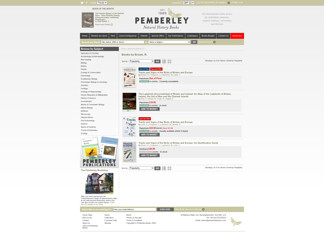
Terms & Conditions (134, 220)
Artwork (144, 36)
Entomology (85, 76)
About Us (86, 223)
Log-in (200, 3)
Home (84, 36)
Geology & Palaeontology (91, 92)
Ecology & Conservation (91, 72)
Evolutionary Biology (89, 79)
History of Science (88, 98)
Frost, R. (161, 99)
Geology (84, 88)
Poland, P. (170, 99)
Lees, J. (177, 75)
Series (107, 215)
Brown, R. (145, 75)
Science (84, 124)
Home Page (87, 215)
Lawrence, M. (167, 75)
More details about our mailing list (188, 209)
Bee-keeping (86, 60)
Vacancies (237, 36)
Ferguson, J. (155, 75)
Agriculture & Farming (90, 53)
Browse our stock (99, 36)
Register (209, 3)
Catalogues (192, 36)
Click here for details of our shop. (97, 203)
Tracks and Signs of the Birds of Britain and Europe (166, 72)
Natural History (87, 117)
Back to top (87, 218)
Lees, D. (144, 124)
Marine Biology (87, 108)
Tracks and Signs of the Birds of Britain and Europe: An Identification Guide (178, 143)
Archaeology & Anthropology (92, 56)
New (113, 36)
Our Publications (175, 36)
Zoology (84, 133)
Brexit (128, 215)
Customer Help (110, 220)
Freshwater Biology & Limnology (94, 82)
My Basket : (222, 3)
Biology (84, 63)
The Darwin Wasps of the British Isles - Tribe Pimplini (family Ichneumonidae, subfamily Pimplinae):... (109, 16)
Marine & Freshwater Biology (92, 104)
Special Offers (157, 36)
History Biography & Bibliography (94, 95)
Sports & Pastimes (88, 127)
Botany (84, 66)
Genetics (84, 85)
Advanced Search (205, 42)
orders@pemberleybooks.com (213, 220)
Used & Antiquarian (128, 36)
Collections (108, 218)
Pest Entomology (88, 121)
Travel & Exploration (89, 130)
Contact (86, 220)
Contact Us (223, 36)
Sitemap (107, 223)
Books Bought (208, 36)
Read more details (103, 24)
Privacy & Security (134, 218)
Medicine (84, 111)
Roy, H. (144, 99)
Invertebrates (86, 101)
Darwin (84, 69)
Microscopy (85, 114)
